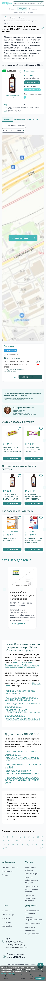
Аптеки (5, 875)
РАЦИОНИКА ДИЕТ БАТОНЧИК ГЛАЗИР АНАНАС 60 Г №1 (32, 450)
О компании (7, 911)
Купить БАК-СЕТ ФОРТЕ (10, 532)
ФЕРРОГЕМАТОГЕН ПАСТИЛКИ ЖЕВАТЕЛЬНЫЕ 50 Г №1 (12, 450)
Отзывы (30, 12)
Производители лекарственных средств (31, 889)
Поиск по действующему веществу (31, 880)
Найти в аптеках (12, 458)
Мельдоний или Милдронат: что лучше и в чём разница (22, 595)
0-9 (41, 848)
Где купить (22, 9)
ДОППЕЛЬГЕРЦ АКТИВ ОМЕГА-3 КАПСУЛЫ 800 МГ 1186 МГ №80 (34, 541)
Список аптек (7, 871)
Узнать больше (7, 974)
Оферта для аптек (32, 934)
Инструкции (33, 9)
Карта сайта (7, 926)
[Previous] (4, 589)
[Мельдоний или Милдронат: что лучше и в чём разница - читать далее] (22, 577)
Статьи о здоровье (10, 867)
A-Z (5, 848)
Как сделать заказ (32, 924)
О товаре (12, 9)
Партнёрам (6, 922)
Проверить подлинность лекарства (30, 898)
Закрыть (40, 978)
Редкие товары (31, 874)
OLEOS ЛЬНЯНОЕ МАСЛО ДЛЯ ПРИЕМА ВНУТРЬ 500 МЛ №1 (11, 497)
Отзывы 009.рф (8, 915)
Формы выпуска (19, 12)
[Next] (44, 440)
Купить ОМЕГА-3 (30, 532)
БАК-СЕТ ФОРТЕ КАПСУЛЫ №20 (9, 540)
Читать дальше (17, 624)
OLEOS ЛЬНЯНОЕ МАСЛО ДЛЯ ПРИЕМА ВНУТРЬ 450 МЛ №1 (33, 497)
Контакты (6, 918)
